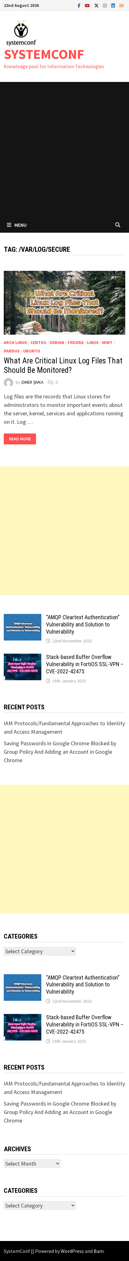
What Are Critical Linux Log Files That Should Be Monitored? (63, 365)
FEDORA (76, 342)
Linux (93, 342)
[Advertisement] (64, 149)
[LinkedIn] (114, 5)
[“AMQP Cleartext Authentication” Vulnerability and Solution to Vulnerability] (22, 618)
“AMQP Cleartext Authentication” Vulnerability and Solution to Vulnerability (83, 624)
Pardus (12, 351)
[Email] (121, 5)
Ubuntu (31, 351)
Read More (21, 438)
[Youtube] (88, 5)
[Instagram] (105, 5)
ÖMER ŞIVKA (32, 382)
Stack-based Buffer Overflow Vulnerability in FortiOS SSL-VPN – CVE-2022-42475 (84, 664)
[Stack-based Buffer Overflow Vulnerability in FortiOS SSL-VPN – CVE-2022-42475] (22, 657)
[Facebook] (79, 5)
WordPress (72, 1251)
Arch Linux (15, 342)
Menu (20, 225)
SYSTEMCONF (44, 54)
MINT (107, 342)
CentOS (38, 342)
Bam (99, 1251)
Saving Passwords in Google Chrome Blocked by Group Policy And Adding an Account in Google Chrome (60, 752)
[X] (97, 5)
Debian (57, 342)
